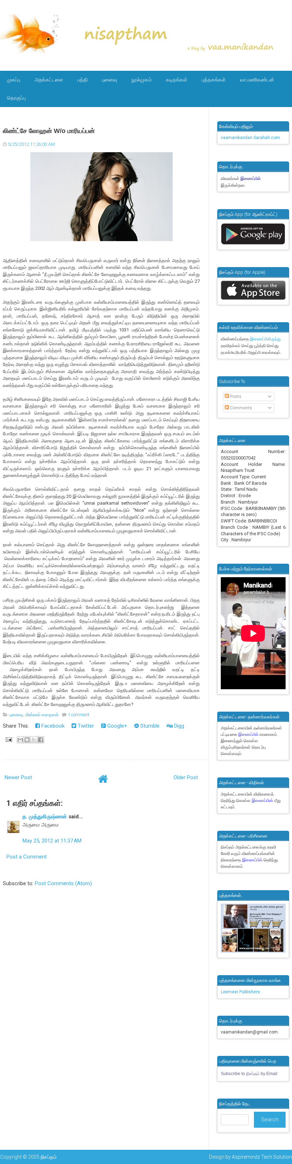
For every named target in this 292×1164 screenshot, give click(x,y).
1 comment (78, 714)
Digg (178, 726)
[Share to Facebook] (40, 739)
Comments (240, 407)
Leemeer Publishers (240, 991)
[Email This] (20, 739)
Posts (235, 396)
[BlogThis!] (27, 739)
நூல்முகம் (141, 80)
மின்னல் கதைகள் (42, 714)
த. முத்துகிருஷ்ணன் (44, 816)
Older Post (185, 777)
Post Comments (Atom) (63, 883)
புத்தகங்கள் (214, 80)
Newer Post (18, 777)
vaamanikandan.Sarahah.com (250, 137)
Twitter (85, 726)
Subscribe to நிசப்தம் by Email (249, 1073)
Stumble (149, 726)
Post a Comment (26, 857)
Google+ (116, 726)
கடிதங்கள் (176, 80)
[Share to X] (33, 739)
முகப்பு (13, 80)
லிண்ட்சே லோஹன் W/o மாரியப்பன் (49, 130)
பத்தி (82, 80)
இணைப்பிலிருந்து (265, 338)
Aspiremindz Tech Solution (262, 1157)
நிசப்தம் (49, 1157)
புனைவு (109, 80)
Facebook (52, 726)
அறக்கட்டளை (49, 80)
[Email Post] (8, 739)
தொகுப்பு (16, 98)
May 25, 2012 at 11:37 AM (52, 841)
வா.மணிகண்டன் (257, 80)
